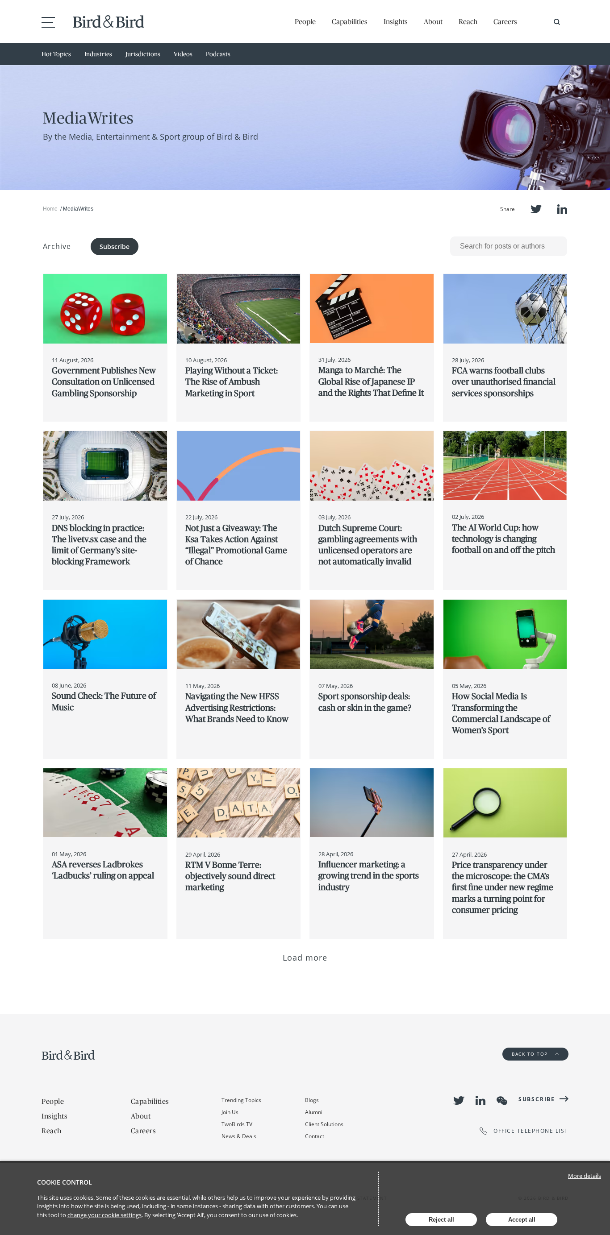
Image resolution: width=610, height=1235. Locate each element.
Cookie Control (64, 1182)
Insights (396, 21)
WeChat (502, 1100)
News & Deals (238, 1136)
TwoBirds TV (236, 1124)
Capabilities (350, 21)
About (433, 21)
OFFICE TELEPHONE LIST (530, 1131)
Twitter (536, 209)
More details (584, 1176)
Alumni (313, 1112)
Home (50, 209)
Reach (468, 21)
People (305, 21)
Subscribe (115, 246)
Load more (305, 957)
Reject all (441, 1219)
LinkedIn (562, 209)
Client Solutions (324, 1124)
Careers (505, 21)
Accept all (521, 1219)
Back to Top (531, 1054)
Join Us (229, 1112)
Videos (183, 54)
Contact (314, 1136)
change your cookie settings (104, 1215)
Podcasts (218, 54)
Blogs (312, 1100)
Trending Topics (241, 1100)
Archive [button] (57, 246)
